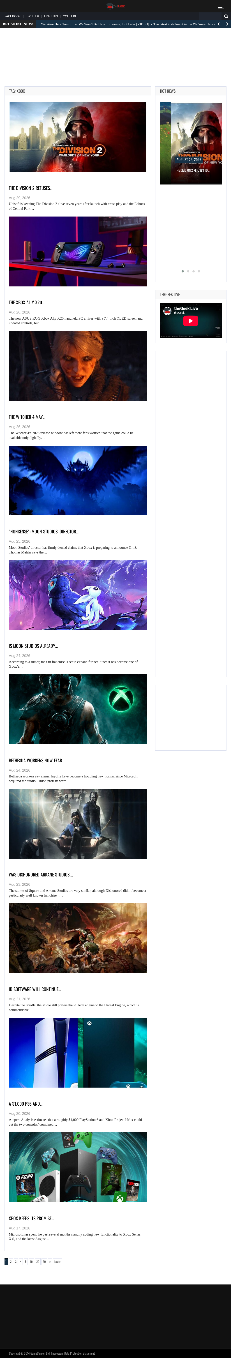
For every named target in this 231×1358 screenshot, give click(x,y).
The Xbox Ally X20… (26, 302)
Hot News (168, 91)
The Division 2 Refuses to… (192, 170)
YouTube (70, 16)
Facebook (13, 16)
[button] (182, 271)
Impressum (57, 1353)
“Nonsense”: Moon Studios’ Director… (44, 531)
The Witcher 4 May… (27, 416)
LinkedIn (51, 16)
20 (37, 1261)
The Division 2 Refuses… (30, 187)
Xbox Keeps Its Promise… (31, 1218)
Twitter (32, 16)
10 (31, 1261)
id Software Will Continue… (35, 989)
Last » (57, 1261)
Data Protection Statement (79, 1353)
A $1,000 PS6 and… (25, 1103)
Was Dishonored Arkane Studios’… (41, 874)
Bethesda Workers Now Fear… (37, 760)
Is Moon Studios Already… (33, 645)
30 (44, 1261)
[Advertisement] (115, 45)
